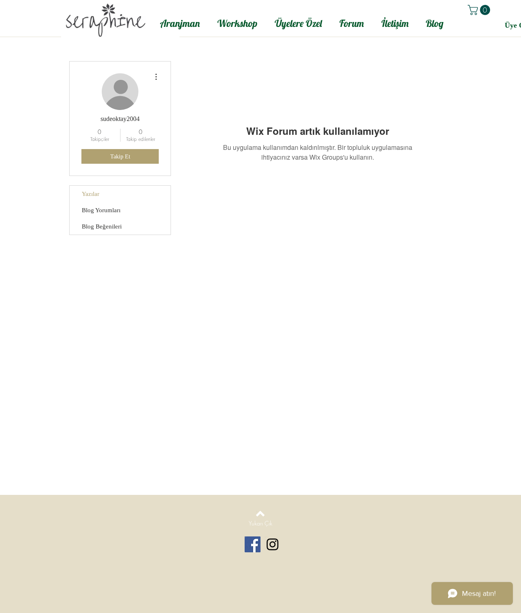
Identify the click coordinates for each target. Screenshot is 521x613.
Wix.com (329, 565)
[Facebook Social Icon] (252, 544)
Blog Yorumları (101, 210)
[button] (480, 10)
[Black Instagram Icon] (272, 544)
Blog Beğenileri (102, 226)
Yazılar (90, 194)
